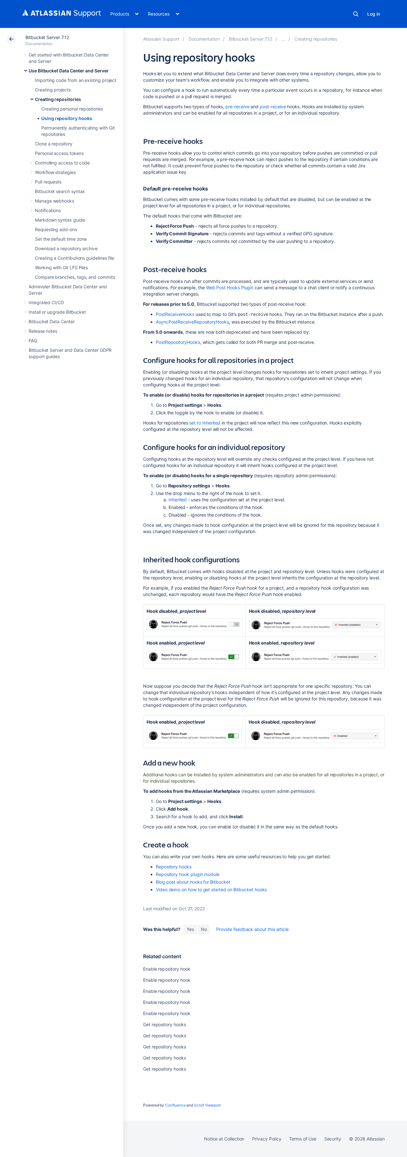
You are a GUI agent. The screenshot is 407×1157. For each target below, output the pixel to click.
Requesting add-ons (56, 229)
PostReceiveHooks (175, 314)
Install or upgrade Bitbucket (57, 312)
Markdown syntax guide (60, 220)
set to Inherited (204, 422)
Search (356, 14)
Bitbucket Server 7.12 (47, 37)
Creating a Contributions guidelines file (74, 258)
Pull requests (48, 181)
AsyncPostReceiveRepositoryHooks (192, 321)
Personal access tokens (59, 153)
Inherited (178, 499)
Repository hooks (173, 866)
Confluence (175, 1105)
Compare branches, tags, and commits (75, 277)
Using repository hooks (66, 118)
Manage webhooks (54, 201)
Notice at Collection (224, 1138)
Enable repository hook (166, 969)
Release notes (43, 331)
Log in (373, 14)
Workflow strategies (55, 172)
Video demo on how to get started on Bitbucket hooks (211, 889)
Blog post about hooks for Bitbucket (193, 882)
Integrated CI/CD (46, 302)
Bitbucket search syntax (60, 191)
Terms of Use (302, 1138)
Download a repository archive (66, 248)
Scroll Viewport (207, 1105)
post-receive (273, 106)
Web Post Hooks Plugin (230, 287)
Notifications (48, 210)
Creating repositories (58, 99)
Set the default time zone (61, 239)
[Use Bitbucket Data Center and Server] (283, 39)
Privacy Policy (266, 1138)
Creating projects (53, 89)
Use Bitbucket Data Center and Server (68, 70)
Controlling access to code (62, 162)
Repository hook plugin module (187, 874)
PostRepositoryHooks (178, 342)
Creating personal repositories (72, 108)
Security (332, 1138)
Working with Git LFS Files (61, 267)
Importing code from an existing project (75, 80)
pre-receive (237, 106)
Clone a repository (53, 143)
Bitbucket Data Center (52, 321)
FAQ (33, 340)
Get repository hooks (164, 1024)
